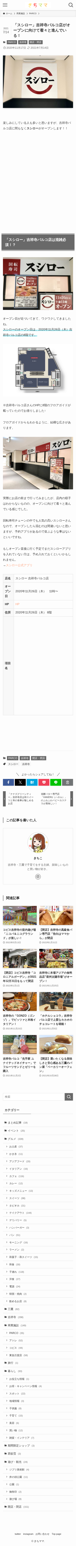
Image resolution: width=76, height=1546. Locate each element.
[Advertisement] (38, 182)
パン (14, 1235)
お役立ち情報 (19, 1379)
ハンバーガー (19, 1227)
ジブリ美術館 (19, 1469)
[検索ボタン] (71, 5)
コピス (16, 1347)
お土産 (16, 1146)
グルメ (15, 1138)
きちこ (38, 858)
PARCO (12, 42)
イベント (16, 1130)
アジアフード (19, 1161)
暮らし (15, 1371)
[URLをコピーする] (67, 782)
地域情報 (16, 1401)
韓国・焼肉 (18, 1293)
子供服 (15, 1408)
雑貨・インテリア (21, 1437)
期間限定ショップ (21, 1445)
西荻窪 (14, 1453)
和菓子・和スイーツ (23, 1257)
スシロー (13, 764)
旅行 (13, 1362)
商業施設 (17, 1325)
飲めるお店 (18, 1301)
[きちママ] (38, 5)
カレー (16, 1183)
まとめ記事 (18, 1122)
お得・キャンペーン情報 (25, 1386)
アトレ (16, 1340)
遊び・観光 (18, 1461)
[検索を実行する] (69, 1097)
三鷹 (13, 1309)
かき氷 (16, 1154)
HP (17, 604)
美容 (14, 1423)
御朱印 (15, 1491)
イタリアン (18, 1168)
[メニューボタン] (5, 5)
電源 (14, 1286)
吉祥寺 (22, 42)
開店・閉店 (35, 42)
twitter (18, 1534)
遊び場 (15, 1499)
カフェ (16, 1176)
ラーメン (16, 1249)
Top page (56, 1534)
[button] (8, 782)
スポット (17, 1393)
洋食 (14, 1279)
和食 (14, 1264)
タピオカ (17, 1205)
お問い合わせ (42, 1534)
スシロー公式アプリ (19, 565)
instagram (28, 1534)
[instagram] (38, 876)
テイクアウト (20, 1212)
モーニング (18, 1242)
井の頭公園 (18, 1477)
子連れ (16, 1271)
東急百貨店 (18, 1355)
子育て (16, 1415)
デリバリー (18, 1220)
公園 (14, 1484)
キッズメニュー (21, 1190)
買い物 (16, 1430)
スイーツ (17, 1198)
